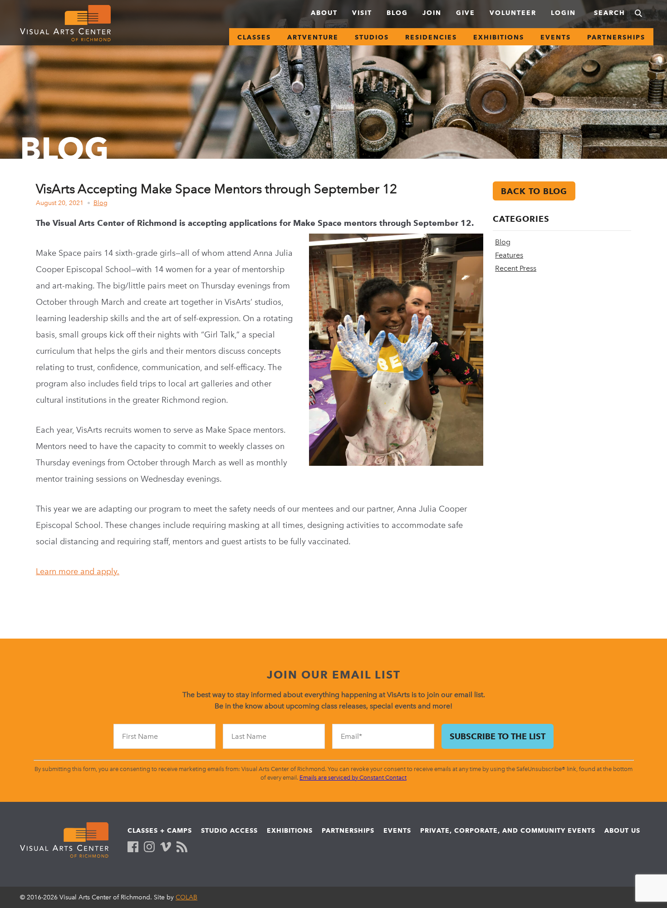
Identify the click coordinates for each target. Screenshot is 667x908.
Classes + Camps (160, 830)
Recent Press (515, 268)
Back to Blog (534, 191)
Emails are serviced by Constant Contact (353, 777)
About (324, 12)
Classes (254, 37)
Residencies (431, 37)
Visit (362, 12)
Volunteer (513, 12)
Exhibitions (498, 37)
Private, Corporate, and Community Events (507, 830)
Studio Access (229, 830)
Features (509, 255)
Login (563, 12)
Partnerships (616, 37)
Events (555, 37)
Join (431, 12)
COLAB (186, 897)
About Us (622, 830)
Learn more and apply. (77, 571)
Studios (372, 37)
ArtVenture (312, 37)
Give (465, 12)
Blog (397, 12)
